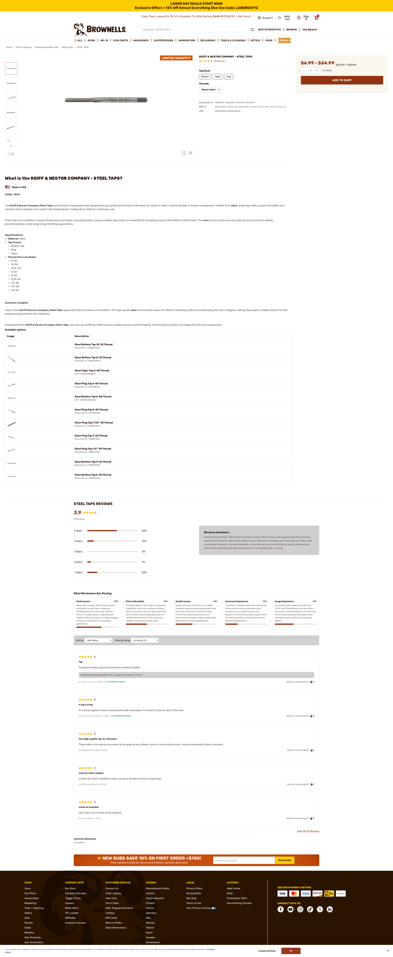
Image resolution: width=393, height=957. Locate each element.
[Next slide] (11, 146)
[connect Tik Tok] (310, 909)
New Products (33, 937)
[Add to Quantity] (317, 70)
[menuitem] (79, 40)
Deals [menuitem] (284, 40)
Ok (291, 951)
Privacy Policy (194, 888)
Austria (150, 893)
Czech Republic (155, 898)
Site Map (191, 898)
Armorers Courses (75, 922)
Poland (150, 927)
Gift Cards (111, 917)
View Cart (111, 898)
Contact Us (111, 888)
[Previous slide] (11, 57)
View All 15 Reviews (308, 831)
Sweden (151, 937)
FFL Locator (72, 912)
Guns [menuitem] (91, 40)
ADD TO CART (342, 80)
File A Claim (112, 903)
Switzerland (153, 942)
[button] (303, 18)
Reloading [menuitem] (208, 40)
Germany (151, 912)
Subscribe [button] (284, 860)
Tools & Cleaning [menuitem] (233, 40)
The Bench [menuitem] (309, 29)
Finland (150, 903)
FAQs (230, 893)
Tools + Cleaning (34, 908)
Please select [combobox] (209, 89)
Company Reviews (76, 893)
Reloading (30, 903)
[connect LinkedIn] (330, 909)
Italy (148, 917)
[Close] (388, 950)
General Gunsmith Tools (46, 47)
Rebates (29, 932)
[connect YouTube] (290, 909)
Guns (28, 888)
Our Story (70, 888)
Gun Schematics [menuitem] (269, 29)
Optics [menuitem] (255, 40)
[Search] (252, 29)
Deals (28, 927)
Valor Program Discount (119, 908)
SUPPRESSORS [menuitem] (163, 40)
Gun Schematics (34, 942)
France (150, 908)
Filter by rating (122, 640)
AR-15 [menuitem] (104, 40)
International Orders (157, 888)
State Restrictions (115, 927)
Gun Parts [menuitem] (120, 40)
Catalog (110, 912)
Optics (28, 912)
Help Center (234, 888)
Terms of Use (193, 903)
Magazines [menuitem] (141, 40)
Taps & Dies (67, 47)
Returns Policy (113, 922)
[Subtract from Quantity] (304, 70)
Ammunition (32, 898)
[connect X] (320, 909)
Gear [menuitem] (268, 40)
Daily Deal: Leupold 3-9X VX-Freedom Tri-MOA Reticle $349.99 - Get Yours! (196, 16)
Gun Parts (30, 893)
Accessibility (193, 893)
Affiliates (70, 917)
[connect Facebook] (281, 909)
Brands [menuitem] (291, 29)
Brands (29, 922)
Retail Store (71, 908)
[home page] (100, 29)
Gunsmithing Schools (239, 903)
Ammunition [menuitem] (187, 40)
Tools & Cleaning (23, 47)
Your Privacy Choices (199, 908)
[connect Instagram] (300, 909)
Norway (150, 922)
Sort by (80, 640)
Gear (27, 917)
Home (9, 47)
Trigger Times (73, 898)
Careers (69, 903)
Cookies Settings (267, 951)
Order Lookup (113, 893)
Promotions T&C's (237, 898)
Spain (149, 932)
